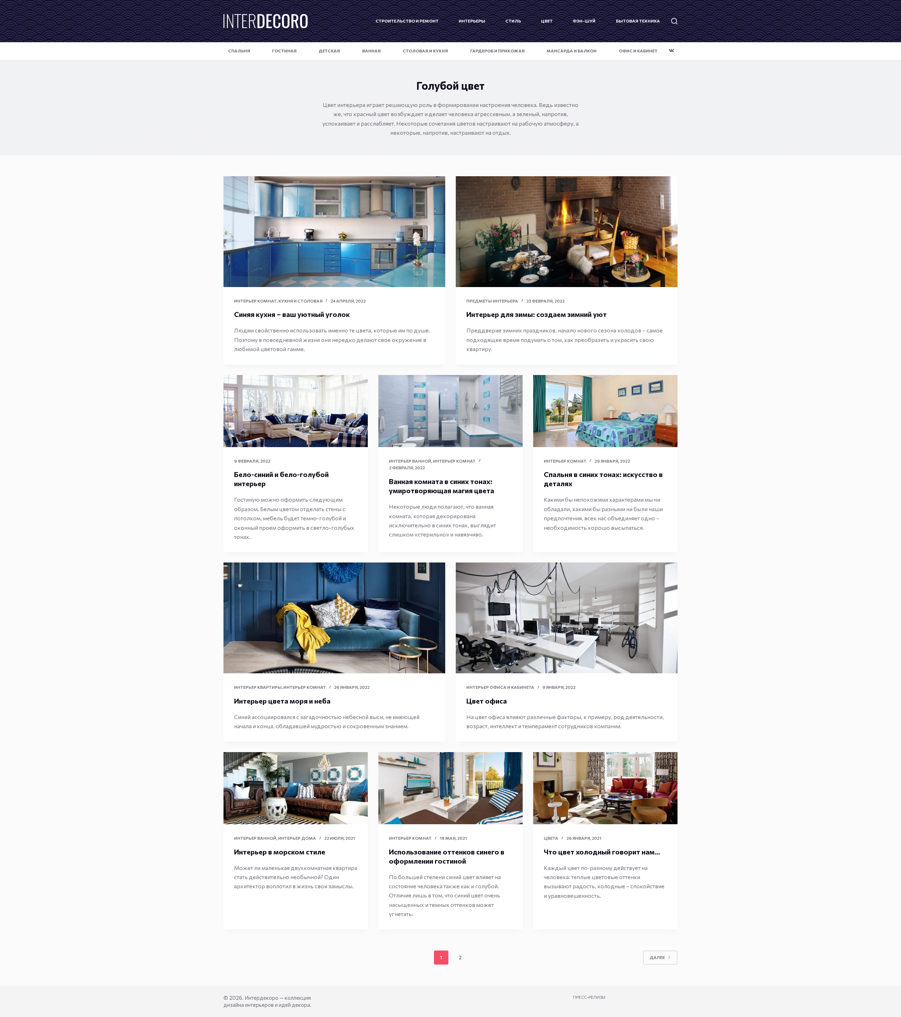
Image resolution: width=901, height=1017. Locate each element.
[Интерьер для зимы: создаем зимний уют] (567, 231)
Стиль (513, 20)
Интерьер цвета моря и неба (282, 701)
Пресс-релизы (589, 996)
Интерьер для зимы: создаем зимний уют (536, 314)
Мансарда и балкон (572, 50)
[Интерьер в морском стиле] (295, 788)
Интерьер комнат (255, 300)
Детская (329, 50)
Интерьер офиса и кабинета (500, 687)
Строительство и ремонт (407, 20)
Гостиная (284, 50)
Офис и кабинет (638, 50)
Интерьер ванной (410, 460)
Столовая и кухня (425, 50)
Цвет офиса (486, 701)
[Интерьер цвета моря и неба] (334, 617)
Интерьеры (472, 20)
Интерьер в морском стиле (279, 851)
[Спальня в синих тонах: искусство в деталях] (605, 411)
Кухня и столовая (300, 300)
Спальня (239, 50)
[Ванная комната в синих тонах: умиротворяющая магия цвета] (450, 411)
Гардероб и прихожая (497, 50)
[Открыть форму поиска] (674, 21)
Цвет (547, 20)
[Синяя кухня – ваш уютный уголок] (334, 231)
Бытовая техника (638, 20)
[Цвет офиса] (567, 617)
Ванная (371, 50)
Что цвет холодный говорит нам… (602, 851)
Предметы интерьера (492, 300)
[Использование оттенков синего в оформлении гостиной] (450, 788)
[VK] (671, 50)
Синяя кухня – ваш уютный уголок (292, 314)
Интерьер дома (297, 837)
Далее (657, 957)
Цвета (551, 837)
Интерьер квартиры (258, 687)
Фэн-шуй (584, 20)
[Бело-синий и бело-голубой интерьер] (295, 411)
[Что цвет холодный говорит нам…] (605, 788)
